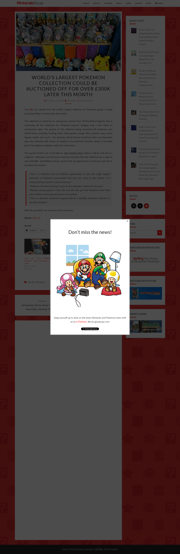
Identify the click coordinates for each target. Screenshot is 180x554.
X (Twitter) (81, 321)
